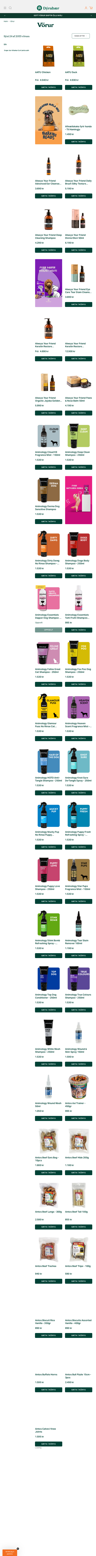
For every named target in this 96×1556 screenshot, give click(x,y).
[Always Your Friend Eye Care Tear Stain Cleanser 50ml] (78, 272)
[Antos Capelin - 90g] (78, 1521)
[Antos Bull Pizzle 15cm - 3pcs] (78, 1358)
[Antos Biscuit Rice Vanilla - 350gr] (48, 1303)
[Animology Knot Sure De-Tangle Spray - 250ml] (78, 761)
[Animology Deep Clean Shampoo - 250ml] (78, 435)
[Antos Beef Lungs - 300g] (48, 1195)
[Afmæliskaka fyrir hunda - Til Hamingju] (78, 110)
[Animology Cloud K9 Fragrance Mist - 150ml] (48, 435)
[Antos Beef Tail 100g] (78, 1195)
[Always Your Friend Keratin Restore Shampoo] (48, 327)
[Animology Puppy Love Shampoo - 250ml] (48, 869)
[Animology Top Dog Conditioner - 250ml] (48, 978)
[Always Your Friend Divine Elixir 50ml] (78, 218)
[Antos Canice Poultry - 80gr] (48, 1521)
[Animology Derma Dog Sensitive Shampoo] (48, 489)
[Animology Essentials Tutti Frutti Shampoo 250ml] (78, 598)
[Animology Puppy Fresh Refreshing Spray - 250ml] (78, 815)
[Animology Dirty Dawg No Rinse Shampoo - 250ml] (48, 544)
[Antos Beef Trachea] (48, 1249)
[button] (9, 1552)
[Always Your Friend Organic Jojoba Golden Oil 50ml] (48, 381)
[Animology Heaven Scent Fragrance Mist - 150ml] (78, 707)
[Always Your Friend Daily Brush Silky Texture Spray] (78, 164)
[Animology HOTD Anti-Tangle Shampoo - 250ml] (48, 761)
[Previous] (5, 15)
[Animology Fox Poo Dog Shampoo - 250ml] (78, 652)
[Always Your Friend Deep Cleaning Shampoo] (48, 218)
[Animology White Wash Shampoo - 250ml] (48, 1032)
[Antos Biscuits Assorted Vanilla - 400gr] (78, 1303)
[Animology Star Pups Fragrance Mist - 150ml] (78, 869)
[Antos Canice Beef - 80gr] (78, 1412)
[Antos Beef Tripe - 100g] (78, 1249)
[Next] (91, 15)
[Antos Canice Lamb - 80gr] (78, 1466)
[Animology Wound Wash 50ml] (48, 1086)
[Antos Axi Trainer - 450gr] (78, 1086)
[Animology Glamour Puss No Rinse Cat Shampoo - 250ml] (48, 707)
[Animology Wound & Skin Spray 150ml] (78, 1032)
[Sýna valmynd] (5, 8)
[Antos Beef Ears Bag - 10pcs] (48, 1141)
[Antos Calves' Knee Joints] (48, 1412)
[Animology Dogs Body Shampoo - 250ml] (78, 544)
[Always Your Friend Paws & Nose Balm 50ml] (78, 381)
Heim (6, 21)
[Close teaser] (18, 1548)
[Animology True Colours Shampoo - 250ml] (78, 978)
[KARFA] (91, 8)
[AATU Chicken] (48, 55)
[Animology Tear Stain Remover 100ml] (78, 924)
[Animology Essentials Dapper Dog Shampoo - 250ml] (48, 598)
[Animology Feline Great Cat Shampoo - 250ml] (48, 652)
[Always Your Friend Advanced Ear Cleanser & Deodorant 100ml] (48, 164)
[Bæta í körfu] (78, 141)
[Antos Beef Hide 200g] (78, 1141)
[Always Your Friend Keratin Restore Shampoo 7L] (78, 327)
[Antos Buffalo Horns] (48, 1358)
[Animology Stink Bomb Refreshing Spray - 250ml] (48, 924)
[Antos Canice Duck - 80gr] (48, 1466)
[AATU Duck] (78, 55)
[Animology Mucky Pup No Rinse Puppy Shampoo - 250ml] (48, 815)
